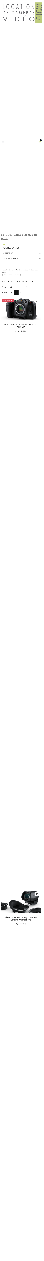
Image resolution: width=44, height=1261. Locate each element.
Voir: (4, 287)
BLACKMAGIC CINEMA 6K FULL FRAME (21, 326)
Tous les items (7, 270)
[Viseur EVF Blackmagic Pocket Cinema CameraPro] (21, 902)
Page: (5, 292)
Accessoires (10, 259)
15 (11, 287)
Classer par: (8, 281)
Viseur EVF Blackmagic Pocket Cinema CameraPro (21, 918)
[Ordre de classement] (32, 281)
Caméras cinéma (21, 270)
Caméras (8, 253)
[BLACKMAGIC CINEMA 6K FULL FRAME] (21, 310)
